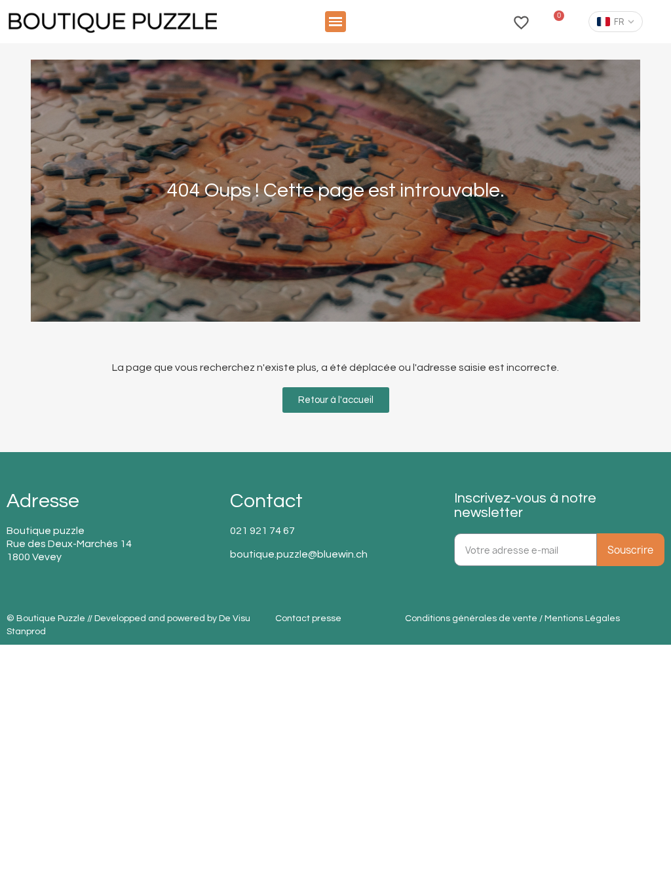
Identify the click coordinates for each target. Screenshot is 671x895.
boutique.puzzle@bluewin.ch (299, 554)
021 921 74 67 (262, 530)
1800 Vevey (34, 557)
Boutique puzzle (46, 530)
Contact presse (308, 618)
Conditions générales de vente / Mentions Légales (512, 618)
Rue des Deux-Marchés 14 (69, 544)
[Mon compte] (491, 22)
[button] (336, 22)
